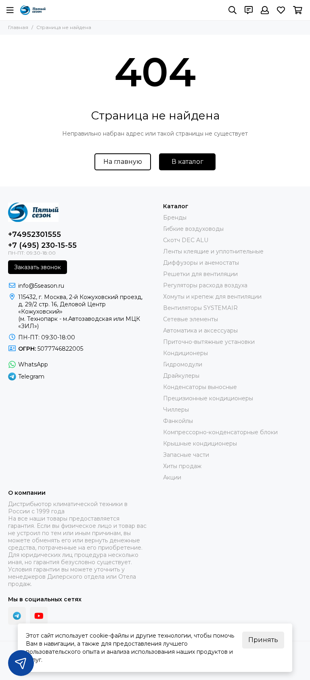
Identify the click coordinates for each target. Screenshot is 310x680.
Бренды (174, 217)
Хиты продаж (182, 466)
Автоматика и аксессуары (200, 330)
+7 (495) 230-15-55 (42, 245)
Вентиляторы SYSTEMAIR (200, 308)
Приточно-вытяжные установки (209, 341)
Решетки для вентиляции (200, 274)
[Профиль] (265, 10)
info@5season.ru (41, 285)
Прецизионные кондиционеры (208, 398)
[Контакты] (249, 10)
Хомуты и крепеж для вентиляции (212, 296)
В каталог (187, 161)
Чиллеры (176, 409)
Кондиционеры (185, 353)
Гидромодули (182, 364)
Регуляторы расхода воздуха (205, 285)
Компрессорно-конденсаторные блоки (220, 432)
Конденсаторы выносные (200, 387)
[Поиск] (232, 10)
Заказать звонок (37, 267)
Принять (263, 640)
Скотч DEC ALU (185, 240)
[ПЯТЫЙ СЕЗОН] (33, 10)
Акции (172, 477)
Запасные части (186, 454)
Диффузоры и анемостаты (201, 262)
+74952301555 (34, 234)
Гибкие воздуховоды (193, 228)
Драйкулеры (181, 375)
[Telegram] (17, 616)
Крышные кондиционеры (200, 443)
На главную (122, 161)
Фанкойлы (178, 421)
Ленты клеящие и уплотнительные (213, 251)
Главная (18, 27)
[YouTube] (39, 616)
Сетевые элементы (190, 319)
